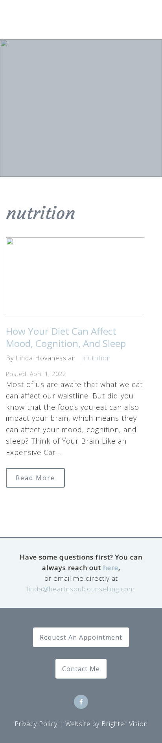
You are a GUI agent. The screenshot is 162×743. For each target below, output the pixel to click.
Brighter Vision (124, 723)
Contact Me (81, 668)
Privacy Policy (36, 723)
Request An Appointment (81, 637)
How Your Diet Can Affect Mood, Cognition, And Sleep (66, 337)
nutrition (97, 358)
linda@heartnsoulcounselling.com (81, 588)
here (110, 567)
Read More (35, 477)
